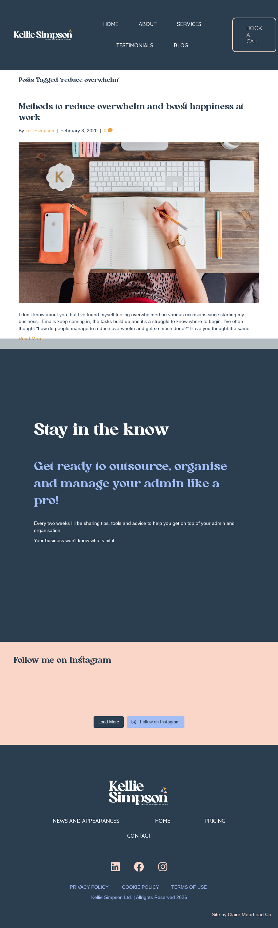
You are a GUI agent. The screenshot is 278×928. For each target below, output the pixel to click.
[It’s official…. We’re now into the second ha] (139, 697)
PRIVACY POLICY (89, 887)
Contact (139, 835)
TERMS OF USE (189, 887)
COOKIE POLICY (140, 887)
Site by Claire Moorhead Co (241, 914)
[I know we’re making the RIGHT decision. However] (88, 697)
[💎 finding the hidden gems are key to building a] (37, 697)
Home (162, 820)
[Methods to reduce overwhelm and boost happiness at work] (139, 222)
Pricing (214, 820)
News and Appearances (87, 820)
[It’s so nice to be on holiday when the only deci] (190, 697)
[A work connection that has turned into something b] (240, 697)
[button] (115, 867)
